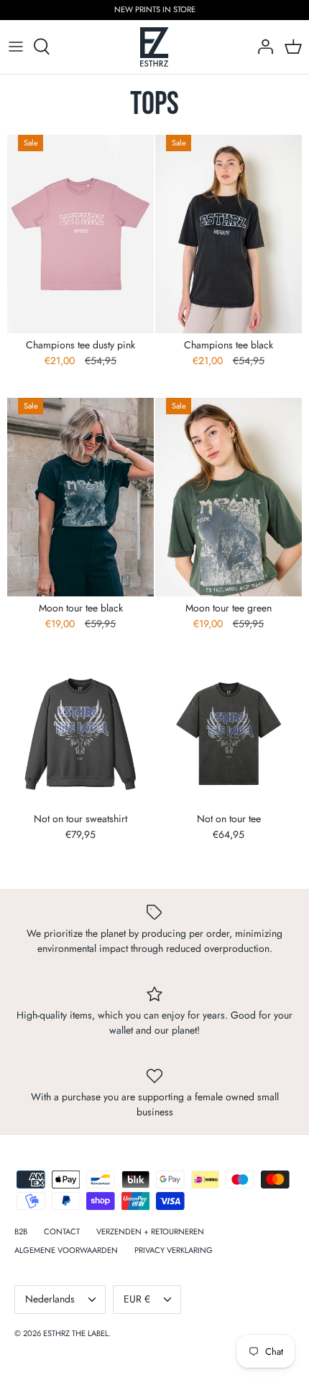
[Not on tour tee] (228, 734)
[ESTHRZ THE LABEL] (154, 47)
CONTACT (62, 1231)
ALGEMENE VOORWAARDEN (66, 1250)
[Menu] (16, 46)
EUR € (137, 1299)
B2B (20, 1231)
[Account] (261, 46)
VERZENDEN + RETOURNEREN (150, 1231)
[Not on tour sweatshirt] (80, 734)
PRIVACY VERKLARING (173, 1250)
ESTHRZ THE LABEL (76, 1333)
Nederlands (50, 1299)
